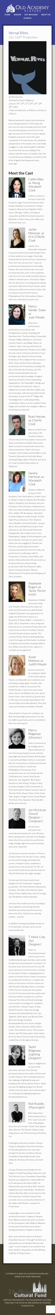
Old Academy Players (27, 8)
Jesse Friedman (33, 1276)
